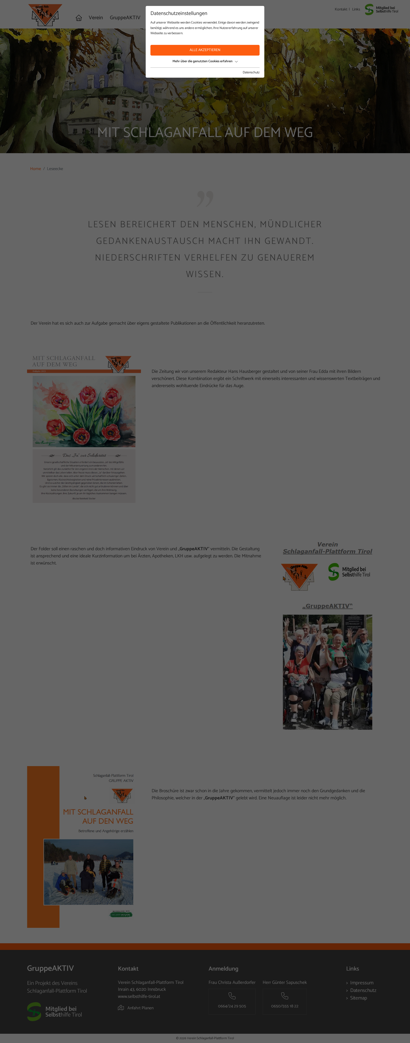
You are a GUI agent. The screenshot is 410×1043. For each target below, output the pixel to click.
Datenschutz (251, 72)
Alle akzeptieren (205, 50)
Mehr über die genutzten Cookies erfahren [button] (202, 61)
